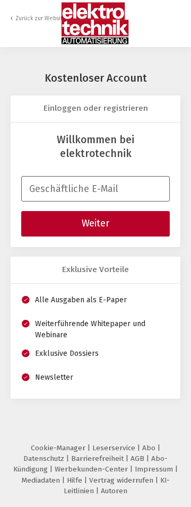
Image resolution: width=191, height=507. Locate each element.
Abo (150, 447)
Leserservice (114, 447)
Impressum (155, 469)
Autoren (114, 490)
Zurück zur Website (40, 18)
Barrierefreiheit (98, 458)
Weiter (95, 223)
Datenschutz (44, 458)
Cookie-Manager (59, 447)
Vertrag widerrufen (122, 480)
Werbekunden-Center (92, 469)
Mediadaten (42, 480)
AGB (138, 458)
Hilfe (75, 480)
